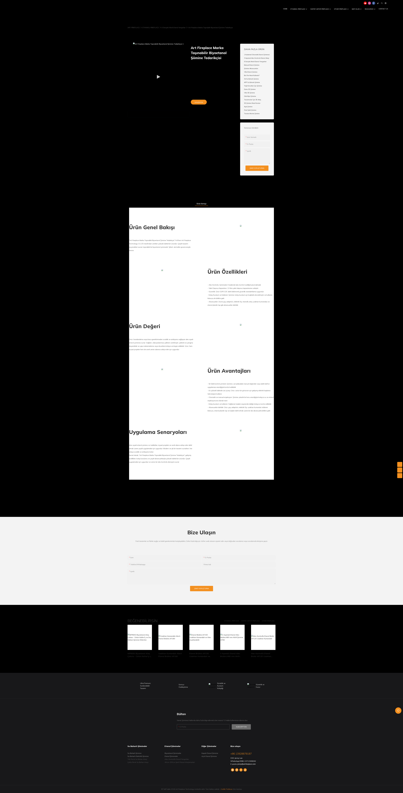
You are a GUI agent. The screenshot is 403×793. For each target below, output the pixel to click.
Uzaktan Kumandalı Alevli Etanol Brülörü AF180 (170, 655)
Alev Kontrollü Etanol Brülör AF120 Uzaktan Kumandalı (261, 655)
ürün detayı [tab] (201, 204)
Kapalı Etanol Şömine (210, 753)
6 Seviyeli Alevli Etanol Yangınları (174, 27)
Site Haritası (237, 789)
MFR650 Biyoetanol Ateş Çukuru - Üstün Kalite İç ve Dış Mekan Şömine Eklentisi (140, 655)
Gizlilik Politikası (226, 789)
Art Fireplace (134, 27)
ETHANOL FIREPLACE (150, 27)
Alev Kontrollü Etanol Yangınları (177, 759)
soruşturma (199, 102)
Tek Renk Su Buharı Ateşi (137, 759)
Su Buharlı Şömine (134, 753)
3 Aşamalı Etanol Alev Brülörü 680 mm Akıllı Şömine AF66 (230, 655)
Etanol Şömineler (171, 756)
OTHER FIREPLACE (268, 621)
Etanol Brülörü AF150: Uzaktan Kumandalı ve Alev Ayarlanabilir (199, 655)
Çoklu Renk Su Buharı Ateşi (138, 762)
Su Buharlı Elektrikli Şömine (138, 756)
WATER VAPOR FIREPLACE (250, 621)
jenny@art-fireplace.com (246, 764)
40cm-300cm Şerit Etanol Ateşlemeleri (180, 762)
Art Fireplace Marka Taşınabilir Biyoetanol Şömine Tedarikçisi (210, 27)
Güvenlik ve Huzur (260, 685)
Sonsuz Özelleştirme (183, 685)
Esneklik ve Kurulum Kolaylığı (221, 685)
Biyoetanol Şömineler (173, 753)
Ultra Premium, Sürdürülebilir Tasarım (145, 685)
